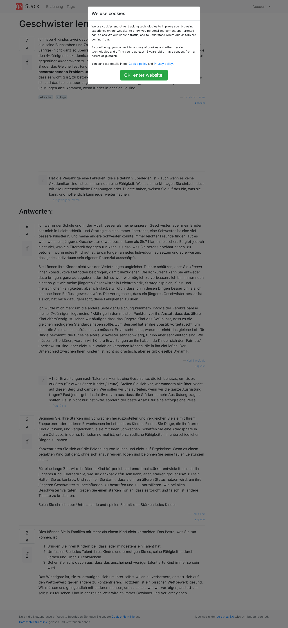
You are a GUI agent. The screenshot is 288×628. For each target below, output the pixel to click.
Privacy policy (163, 63)
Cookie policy (138, 63)
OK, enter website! (144, 75)
